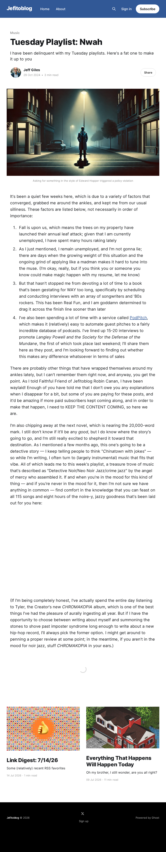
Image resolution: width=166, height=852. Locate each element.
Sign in (126, 9)
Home (44, 9)
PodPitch (138, 317)
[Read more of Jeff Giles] (15, 72)
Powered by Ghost (147, 817)
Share (148, 72)
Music (15, 33)
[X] (82, 813)
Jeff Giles (31, 70)
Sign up (83, 821)
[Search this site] (114, 9)
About (60, 9)
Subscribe (147, 9)
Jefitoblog (19, 8)
